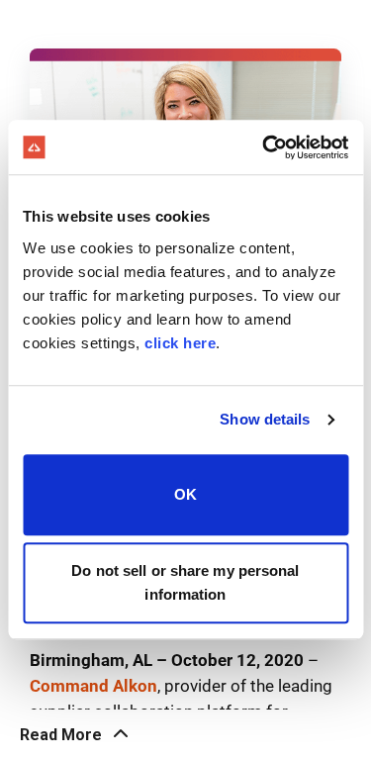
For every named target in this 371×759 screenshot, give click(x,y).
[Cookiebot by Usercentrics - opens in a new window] (264, 147)
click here (180, 342)
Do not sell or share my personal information (185, 582)
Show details (265, 419)
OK (185, 494)
